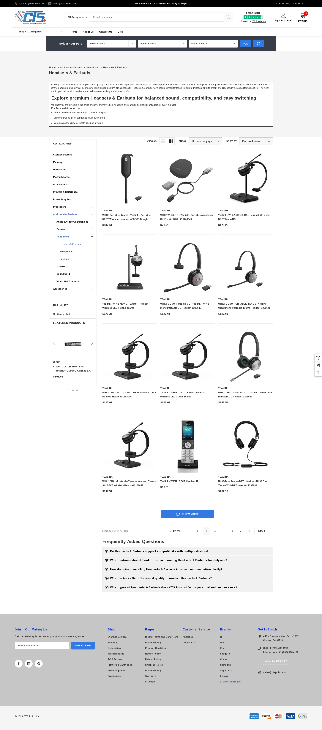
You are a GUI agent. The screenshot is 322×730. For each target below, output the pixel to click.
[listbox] (256, 141)
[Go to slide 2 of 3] (73, 390)
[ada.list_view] (163, 141)
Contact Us (282, 3)
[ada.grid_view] (170, 141)
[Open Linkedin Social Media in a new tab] (29, 664)
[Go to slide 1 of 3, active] (69, 390)
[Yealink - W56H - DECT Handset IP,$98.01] (187, 445)
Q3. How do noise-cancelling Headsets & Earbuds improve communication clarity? (163, 569)
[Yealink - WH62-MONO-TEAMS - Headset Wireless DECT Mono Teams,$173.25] (129, 267)
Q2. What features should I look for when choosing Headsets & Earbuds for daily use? (166, 560)
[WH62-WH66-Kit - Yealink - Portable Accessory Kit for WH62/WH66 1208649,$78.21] (187, 179)
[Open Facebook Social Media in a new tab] (19, 664)
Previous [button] (54, 343)
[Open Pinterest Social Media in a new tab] (39, 664)
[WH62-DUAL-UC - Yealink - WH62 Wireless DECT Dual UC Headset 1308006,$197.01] (129, 356)
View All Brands (231, 681)
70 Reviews (259, 21)
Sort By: (231, 141)
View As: (152, 141)
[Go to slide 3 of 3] (77, 390)
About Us (298, 3)
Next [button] (91, 343)
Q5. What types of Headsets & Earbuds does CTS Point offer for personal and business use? (171, 587)
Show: (183, 141)
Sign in (278, 20)
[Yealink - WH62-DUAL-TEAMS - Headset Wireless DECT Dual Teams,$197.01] (187, 356)
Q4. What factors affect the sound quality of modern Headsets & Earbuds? (158, 578)
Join (289, 20)
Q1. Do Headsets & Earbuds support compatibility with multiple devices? (157, 551)
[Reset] (258, 43)
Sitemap (150, 681)
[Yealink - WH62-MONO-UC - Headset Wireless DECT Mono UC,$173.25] (245, 179)
